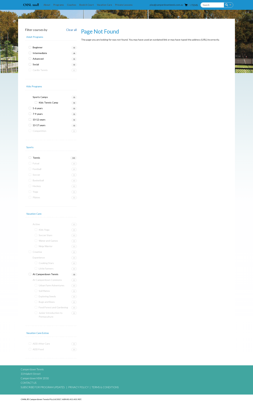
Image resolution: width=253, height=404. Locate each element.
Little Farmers (46, 268)
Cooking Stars (46, 263)
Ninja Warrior (45, 246)
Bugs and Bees (47, 301)
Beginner (38, 47)
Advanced (38, 58)
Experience (39, 257)
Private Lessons (124, 4)
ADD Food (38, 349)
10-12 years (39, 119)
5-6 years (38, 108)
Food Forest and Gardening (53, 307)
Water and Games (48, 240)
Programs (58, 4)
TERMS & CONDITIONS (105, 387)
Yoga (35, 191)
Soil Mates (44, 290)
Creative (37, 251)
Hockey (37, 186)
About (47, 4)
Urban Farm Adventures (51, 285)
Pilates (36, 197)
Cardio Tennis (40, 70)
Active (36, 224)
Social (36, 64)
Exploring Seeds (47, 296)
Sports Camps (40, 97)
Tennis (36, 157)
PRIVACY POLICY (78, 387)
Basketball (38, 180)
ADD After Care (41, 343)
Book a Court (86, 4)
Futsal (36, 163)
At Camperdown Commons (47, 279)
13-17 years (39, 125)
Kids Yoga (44, 229)
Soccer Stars (45, 235)
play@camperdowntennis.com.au (166, 4)
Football (37, 169)
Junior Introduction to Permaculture (50, 314)
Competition (39, 130)
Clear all (71, 30)
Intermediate (40, 53)
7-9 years (38, 113)
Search (227, 5)
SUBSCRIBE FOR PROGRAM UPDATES (43, 387)
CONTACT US (28, 382)
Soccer (36, 174)
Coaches (71, 4)
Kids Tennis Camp (48, 102)
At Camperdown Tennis (45, 274)
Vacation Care (104, 4)
